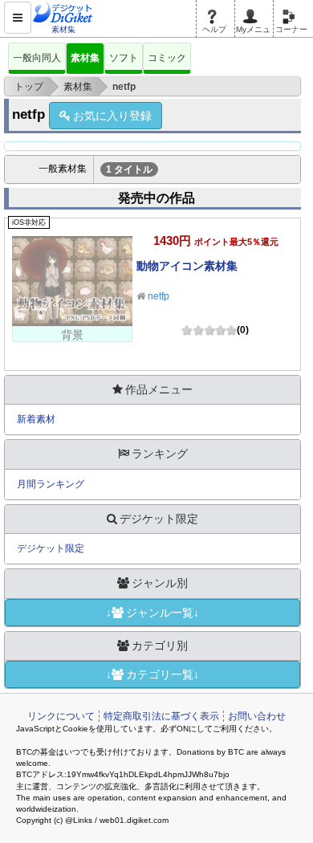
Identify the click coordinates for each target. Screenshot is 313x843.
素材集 (85, 57)
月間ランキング (50, 484)
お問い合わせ (257, 716)
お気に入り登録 (112, 115)
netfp (158, 296)
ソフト (123, 57)
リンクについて (61, 716)
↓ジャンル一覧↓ (152, 612)
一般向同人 (37, 57)
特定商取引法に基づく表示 (161, 716)
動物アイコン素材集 (187, 265)
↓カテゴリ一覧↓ (152, 674)
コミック (167, 57)
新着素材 (36, 419)
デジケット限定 (50, 548)
